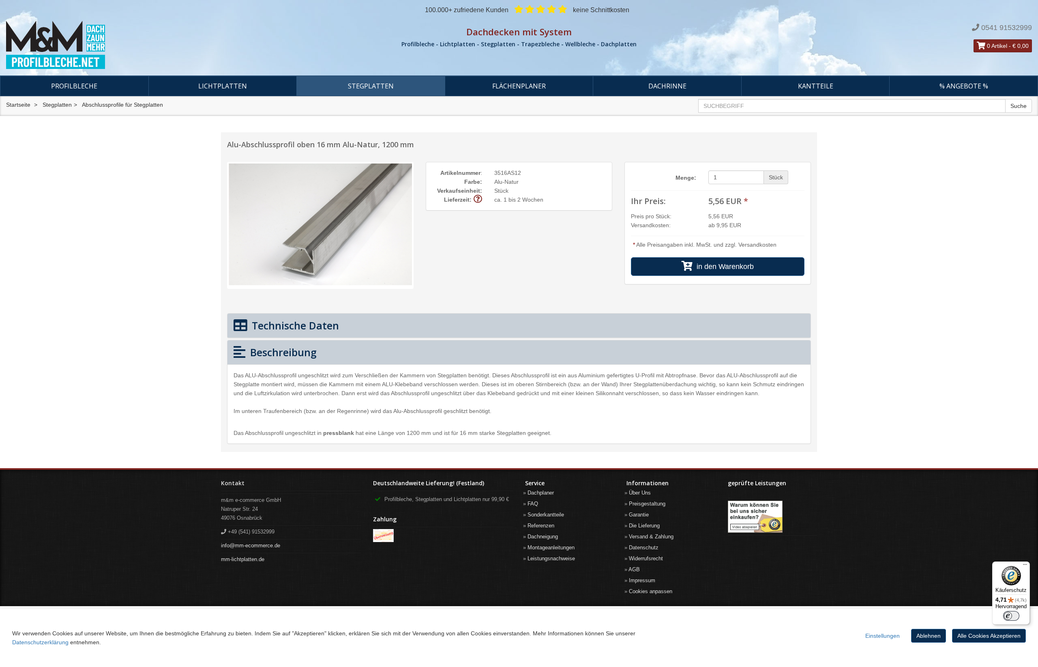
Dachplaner (541, 493)
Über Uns (640, 493)
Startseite (18, 104)
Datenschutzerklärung (40, 642)
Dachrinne (667, 86)
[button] (478, 199)
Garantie (639, 515)
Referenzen (541, 526)
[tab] (519, 326)
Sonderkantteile (546, 515)
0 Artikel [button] (996, 46)
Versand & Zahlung (651, 537)
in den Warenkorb (723, 266)
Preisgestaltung (647, 504)
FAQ (533, 504)
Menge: (686, 177)
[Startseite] (173, 45)
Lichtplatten (222, 86)
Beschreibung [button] (282, 352)
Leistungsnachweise (551, 558)
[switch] (1011, 616)
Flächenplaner (519, 86)
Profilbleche (74, 86)
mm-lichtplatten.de (242, 559)
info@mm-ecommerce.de (250, 545)
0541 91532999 (1006, 28)
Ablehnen (928, 636)
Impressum (642, 580)
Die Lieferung (644, 526)
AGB (634, 569)
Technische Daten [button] (294, 325)
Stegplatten (371, 86)
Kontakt (232, 483)
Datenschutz (643, 547)
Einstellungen (882, 636)
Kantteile (815, 86)
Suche (1018, 106)
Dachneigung (543, 537)
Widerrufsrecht (646, 558)
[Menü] (1025, 566)
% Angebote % (963, 86)
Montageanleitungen (551, 547)
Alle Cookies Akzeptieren (989, 636)
